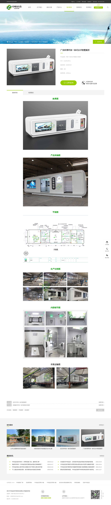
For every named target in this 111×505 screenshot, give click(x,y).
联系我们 (31, 92)
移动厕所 (27, 410)
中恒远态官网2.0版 (51, 482)
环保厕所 (21, 410)
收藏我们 (89, 1)
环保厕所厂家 (19, 482)
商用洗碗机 (77, 482)
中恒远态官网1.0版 (39, 482)
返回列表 (100, 410)
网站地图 (84, 1)
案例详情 (14, 92)
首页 (15, 42)
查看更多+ (101, 425)
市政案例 (27, 42)
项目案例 (20, 42)
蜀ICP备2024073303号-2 (17, 493)
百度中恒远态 (86, 482)
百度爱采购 (29, 482)
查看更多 (102, 455)
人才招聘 (78, 1)
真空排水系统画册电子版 (65, 482)
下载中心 (73, 1)
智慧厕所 (15, 410)
